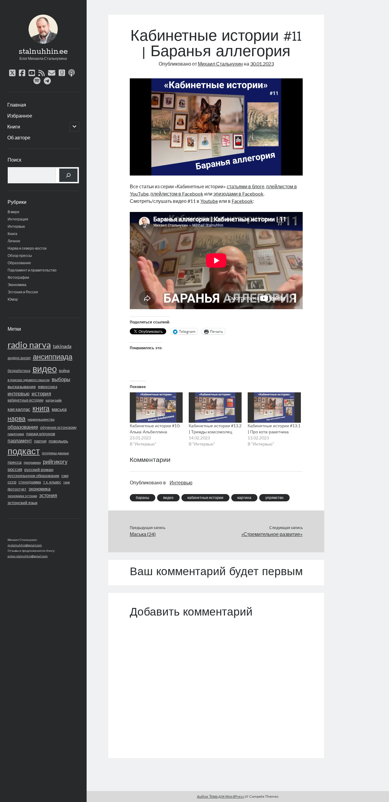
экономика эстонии (22, 496)
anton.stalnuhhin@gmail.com (28, 556)
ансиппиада (52, 356)
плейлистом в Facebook (176, 193)
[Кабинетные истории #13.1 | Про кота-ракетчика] (274, 407)
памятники (16, 434)
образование (23, 427)
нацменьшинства (41, 419)
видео (45, 368)
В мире (13, 212)
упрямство (274, 497)
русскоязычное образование (33, 475)
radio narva (29, 344)
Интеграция (18, 219)
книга (41, 408)
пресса (15, 462)
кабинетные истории (25, 400)
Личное (14, 241)
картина (244, 497)
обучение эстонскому (58, 427)
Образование (19, 263)
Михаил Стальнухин (220, 64)
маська (59, 409)
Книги (13, 126)
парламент (20, 441)
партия (40, 441)
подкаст (24, 450)
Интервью (16, 226)
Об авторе (18, 137)
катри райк (54, 400)
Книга (12, 233)
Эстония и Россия (23, 292)
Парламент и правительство (32, 270)
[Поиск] (68, 175)
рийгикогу (55, 461)
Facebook (242, 201)
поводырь (58, 440)
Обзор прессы (20, 255)
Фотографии (18, 277)
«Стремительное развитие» (271, 534)
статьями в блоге (245, 186)
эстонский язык (22, 502)
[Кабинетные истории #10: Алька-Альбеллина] (156, 407)
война (64, 370)
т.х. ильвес (52, 482)
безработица (19, 370)
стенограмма (30, 482)
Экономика (17, 284)
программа (32, 462)
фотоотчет (17, 489)
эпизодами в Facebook (238, 193)
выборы (61, 379)
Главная (16, 105)
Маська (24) (143, 534)
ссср (12, 481)
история (41, 394)
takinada (62, 346)
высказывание (22, 386)
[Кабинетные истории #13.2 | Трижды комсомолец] (215, 407)
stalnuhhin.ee (43, 51)
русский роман (38, 469)
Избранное (19, 115)
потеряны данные (55, 453)
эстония (48, 495)
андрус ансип (19, 358)
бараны (142, 497)
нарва (17, 418)
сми (64, 475)
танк (66, 482)
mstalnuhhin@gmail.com (25, 545)
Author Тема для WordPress (220, 796)
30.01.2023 (262, 64)
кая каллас (19, 409)
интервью (18, 393)
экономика (39, 488)
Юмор (13, 299)
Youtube (209, 201)
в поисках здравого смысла (29, 380)
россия (15, 469)
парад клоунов (40, 433)
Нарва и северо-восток (27, 248)
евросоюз (47, 386)
